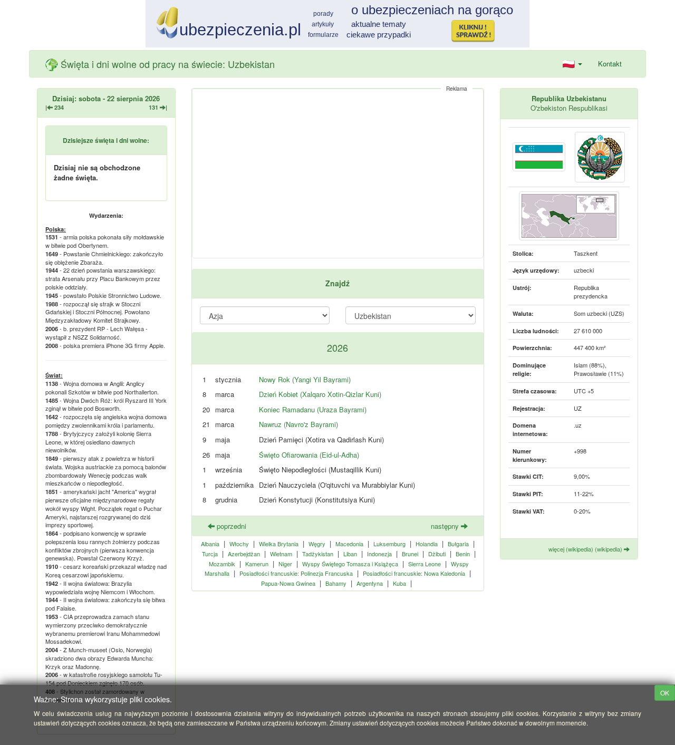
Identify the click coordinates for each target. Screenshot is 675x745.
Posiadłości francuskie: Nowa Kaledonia (414, 573)
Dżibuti (437, 553)
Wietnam (281, 553)
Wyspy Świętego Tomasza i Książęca (350, 563)
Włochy (239, 543)
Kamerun (256, 563)
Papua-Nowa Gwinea (288, 583)
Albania (210, 543)
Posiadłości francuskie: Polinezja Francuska (296, 573)
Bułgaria (458, 543)
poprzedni (230, 526)
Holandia (427, 543)
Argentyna (369, 583)
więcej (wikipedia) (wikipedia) (586, 549)
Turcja (210, 553)
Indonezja (379, 553)
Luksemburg (389, 543)
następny (446, 526)
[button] (572, 64)
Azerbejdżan (244, 553)
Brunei (410, 553)
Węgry (316, 543)
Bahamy (335, 583)
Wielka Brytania (278, 543)
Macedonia (349, 543)
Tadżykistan (317, 553)
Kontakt (610, 64)
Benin (463, 553)
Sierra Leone (424, 563)
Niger (285, 563)
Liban (350, 553)
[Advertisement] (337, 173)
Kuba (399, 583)
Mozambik (222, 563)
